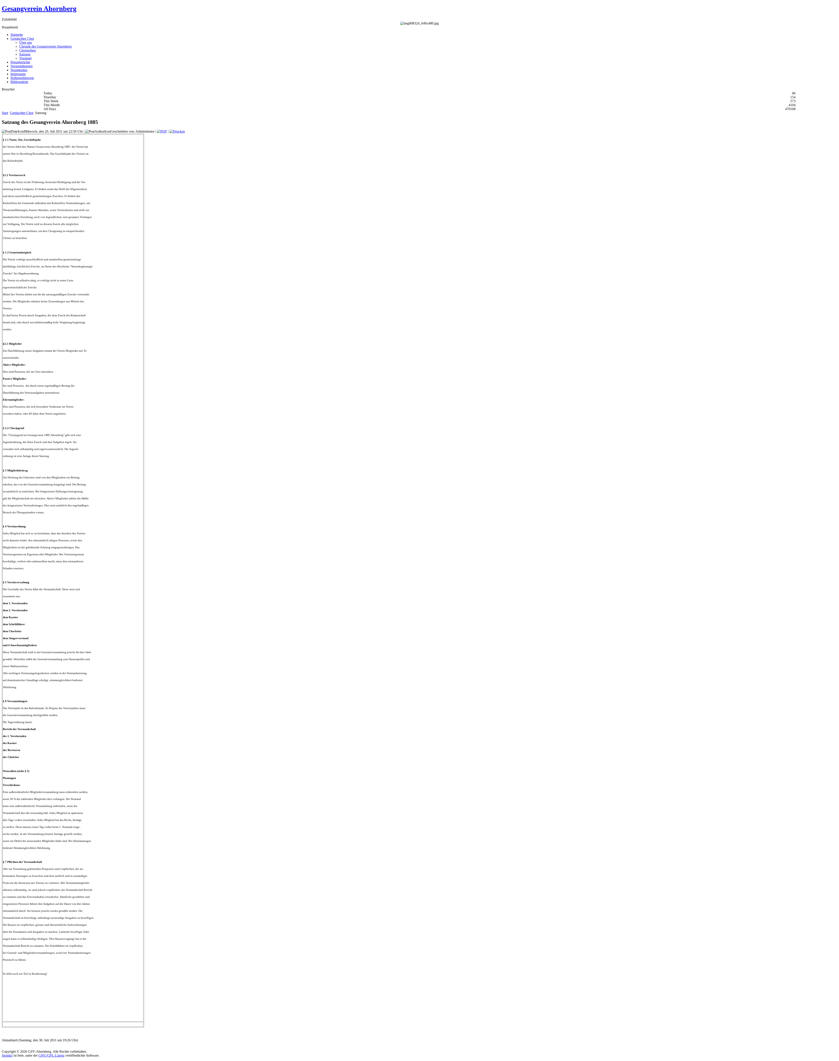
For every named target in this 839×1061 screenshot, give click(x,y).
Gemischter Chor (21, 113)
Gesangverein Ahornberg (39, 8)
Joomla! (7, 1055)
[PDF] (162, 131)
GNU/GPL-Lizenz (51, 1055)
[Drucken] (177, 131)
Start (5, 113)
